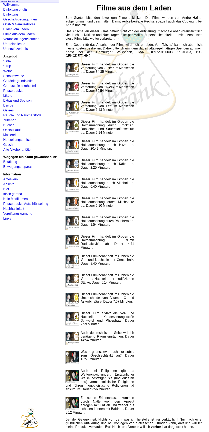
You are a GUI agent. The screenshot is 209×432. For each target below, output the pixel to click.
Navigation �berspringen (9, 1)
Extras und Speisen (17, 100)
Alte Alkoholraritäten (17, 149)
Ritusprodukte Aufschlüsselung (25, 203)
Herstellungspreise (17, 139)
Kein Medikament (16, 199)
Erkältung (10, 162)
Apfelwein (10, 179)
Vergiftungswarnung (17, 213)
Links (7, 218)
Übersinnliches (14, 44)
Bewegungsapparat (17, 166)
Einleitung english (16, 9)
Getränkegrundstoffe (18, 81)
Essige (8, 105)
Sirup (7, 66)
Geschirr (9, 144)
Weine (8, 71)
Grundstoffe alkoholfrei (19, 86)
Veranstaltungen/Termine (21, 39)
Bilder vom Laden (16, 29)
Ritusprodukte (13, 90)
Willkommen (12, 4)
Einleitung (10, 14)
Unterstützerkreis (15, 48)
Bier (6, 189)
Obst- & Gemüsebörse (19, 24)
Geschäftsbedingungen (20, 19)
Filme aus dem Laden (19, 34)
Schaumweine (13, 76)
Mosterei (9, 135)
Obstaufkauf (12, 130)
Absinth (8, 184)
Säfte (7, 61)
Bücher (8, 125)
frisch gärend (12, 194)
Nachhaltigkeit (13, 208)
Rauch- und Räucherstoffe (22, 115)
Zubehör (9, 120)
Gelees (8, 110)
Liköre (7, 95)
